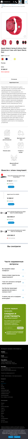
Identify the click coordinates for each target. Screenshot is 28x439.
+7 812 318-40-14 (4, 353)
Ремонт (2, 413)
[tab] (14, 79)
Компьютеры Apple (5, 390)
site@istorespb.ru (4, 357)
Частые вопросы (4, 418)
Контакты (3, 420)
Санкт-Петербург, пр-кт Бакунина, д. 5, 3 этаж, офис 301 (12, 367)
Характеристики (14, 82)
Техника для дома (4, 395)
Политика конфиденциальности (8, 373)
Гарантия (3, 409)
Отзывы (2, 416)
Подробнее (17, 436)
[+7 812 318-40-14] (16, 1)
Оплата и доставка (5, 406)
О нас (2, 404)
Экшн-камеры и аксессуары (7, 397)
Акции (2, 411)
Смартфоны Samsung (5, 391)
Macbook (3, 388)
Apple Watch (3, 383)
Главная (2, 403)
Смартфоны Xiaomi (5, 393)
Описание (14, 79)
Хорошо (11, 436)
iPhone (2, 381)
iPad (2, 385)
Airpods (2, 386)
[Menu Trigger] (26, 2)
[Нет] (26, 434)
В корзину (11, 186)
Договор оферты (4, 421)
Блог (2, 415)
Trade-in (2, 408)
